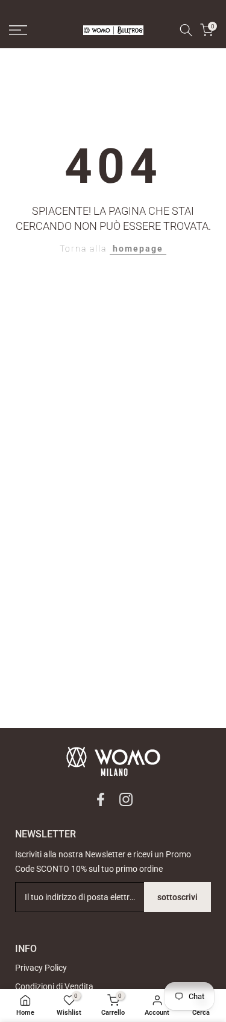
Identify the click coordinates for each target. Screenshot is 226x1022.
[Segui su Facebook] (100, 799)
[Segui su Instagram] (126, 799)
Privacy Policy (41, 968)
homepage (138, 248)
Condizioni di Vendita (54, 986)
